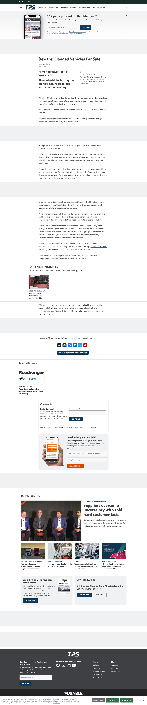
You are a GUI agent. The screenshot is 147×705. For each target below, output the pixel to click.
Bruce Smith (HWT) (45, 64)
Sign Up (25, 684)
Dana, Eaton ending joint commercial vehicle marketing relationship (30, 391)
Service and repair (55, 561)
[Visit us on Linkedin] (68, 665)
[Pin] (85, 345)
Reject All (112, 700)
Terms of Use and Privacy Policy (77, 32)
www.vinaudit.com (98, 246)
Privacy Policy (66, 33)
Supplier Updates (25, 386)
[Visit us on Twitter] (63, 665)
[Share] (70, 345)
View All (100, 595)
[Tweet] (80, 345)
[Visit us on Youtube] (74, 665)
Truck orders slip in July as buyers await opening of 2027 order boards (86, 566)
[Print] (59, 345)
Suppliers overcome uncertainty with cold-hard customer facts (104, 510)
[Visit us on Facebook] (58, 665)
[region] (73, 700)
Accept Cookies (126, 700)
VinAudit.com (44, 154)
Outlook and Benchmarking (95, 501)
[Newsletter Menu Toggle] (126, 7)
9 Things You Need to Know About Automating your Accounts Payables (113, 566)
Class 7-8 (78, 561)
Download (30, 601)
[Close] (144, 700)
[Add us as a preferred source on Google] (64, 345)
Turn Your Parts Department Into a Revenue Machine (36, 295)
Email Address (74, 409)
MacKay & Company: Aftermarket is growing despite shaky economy (30, 566)
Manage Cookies (98, 700)
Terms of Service (76, 33)
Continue (76, 419)
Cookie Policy (57, 703)
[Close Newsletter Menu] (126, 15)
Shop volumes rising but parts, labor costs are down (60, 565)
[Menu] (21, 7)
